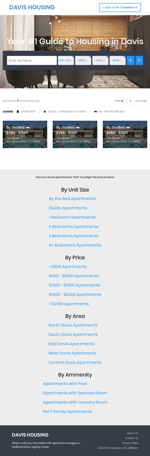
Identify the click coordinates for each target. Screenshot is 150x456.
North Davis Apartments (73, 325)
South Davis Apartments (73, 334)
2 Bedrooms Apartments (74, 226)
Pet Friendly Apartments (67, 411)
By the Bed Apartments (72, 198)
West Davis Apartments (72, 353)
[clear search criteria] (139, 60)
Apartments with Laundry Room (75, 402)
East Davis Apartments (71, 344)
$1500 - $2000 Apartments (75, 294)
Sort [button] (118, 100)
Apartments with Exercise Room (75, 393)
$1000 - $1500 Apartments (74, 285)
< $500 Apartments (68, 266)
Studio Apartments (68, 208)
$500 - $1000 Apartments (74, 276)
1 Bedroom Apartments (72, 217)
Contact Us (131, 438)
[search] (130, 60)
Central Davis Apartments (75, 362)
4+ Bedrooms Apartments (75, 245)
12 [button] (131, 100)
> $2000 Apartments (69, 304)
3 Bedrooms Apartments (73, 236)
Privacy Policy (130, 443)
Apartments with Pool (65, 383)
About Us (132, 433)
